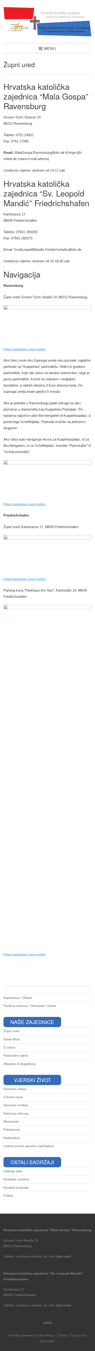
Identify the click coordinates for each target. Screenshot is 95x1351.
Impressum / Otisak (17, 998)
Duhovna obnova (15, 1113)
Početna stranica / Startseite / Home (29, 1006)
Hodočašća (11, 1138)
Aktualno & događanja (19, 1064)
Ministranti (10, 1121)
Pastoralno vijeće (15, 1055)
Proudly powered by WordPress (32, 1335)
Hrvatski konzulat (15, 1187)
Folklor (8, 1195)
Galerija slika (12, 1171)
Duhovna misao (14, 1089)
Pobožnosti (11, 1129)
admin (47, 1322)
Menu (50, 49)
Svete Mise (11, 1039)
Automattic (47, 1341)
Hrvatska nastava (16, 1179)
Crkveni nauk (13, 1097)
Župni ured (11, 1031)
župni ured (63, 1256)
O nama (9, 1047)
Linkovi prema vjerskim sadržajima (28, 1146)
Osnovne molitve (15, 1105)
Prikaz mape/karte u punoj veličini (24, 504)
